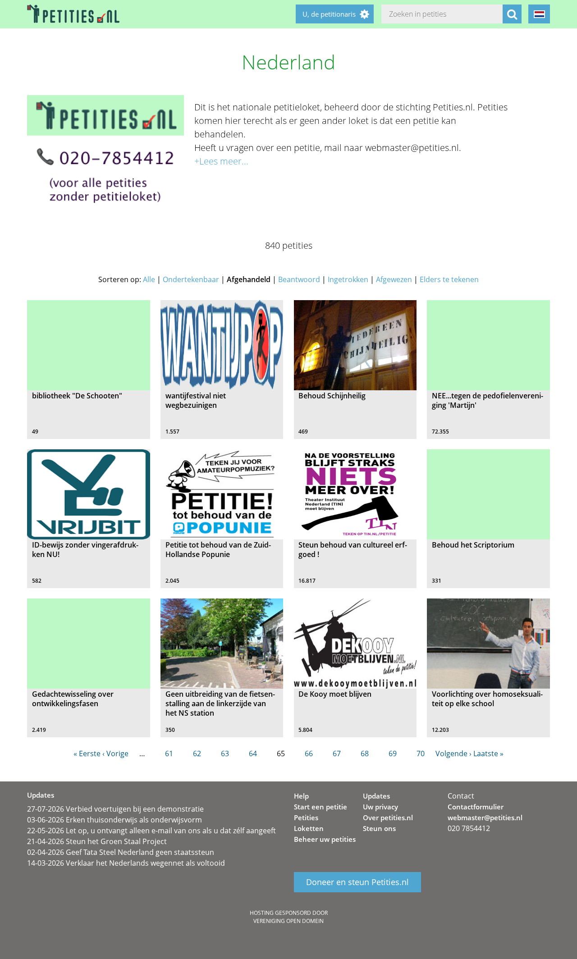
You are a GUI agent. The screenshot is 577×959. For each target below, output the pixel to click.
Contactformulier (476, 806)
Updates (376, 795)
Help (301, 795)
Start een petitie (320, 806)
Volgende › (453, 753)
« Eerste (87, 753)
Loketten (309, 828)
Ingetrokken (348, 279)
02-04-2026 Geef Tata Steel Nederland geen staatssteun (120, 852)
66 (309, 753)
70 (421, 753)
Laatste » (488, 753)
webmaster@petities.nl (485, 817)
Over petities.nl (388, 817)
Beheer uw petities (325, 839)
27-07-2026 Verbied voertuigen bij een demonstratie (115, 809)
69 (393, 753)
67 (337, 753)
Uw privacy (380, 806)
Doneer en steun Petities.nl (357, 882)
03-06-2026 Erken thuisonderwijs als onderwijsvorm (114, 820)
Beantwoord (299, 279)
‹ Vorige (115, 753)
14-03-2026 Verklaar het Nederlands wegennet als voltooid (126, 863)
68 (365, 753)
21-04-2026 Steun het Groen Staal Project (97, 841)
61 (169, 753)
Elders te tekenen (449, 279)
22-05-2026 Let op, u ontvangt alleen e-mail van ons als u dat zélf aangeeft (151, 831)
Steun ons (379, 828)
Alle (149, 279)
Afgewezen (394, 279)
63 (225, 753)
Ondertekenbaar (191, 279)
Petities (306, 817)
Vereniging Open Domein (288, 921)
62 (197, 753)
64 (253, 753)
